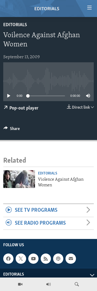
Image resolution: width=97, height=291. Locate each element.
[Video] (20, 284)
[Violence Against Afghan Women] (19, 179)
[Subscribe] (70, 259)
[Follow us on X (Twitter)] (21, 259)
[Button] (12, 130)
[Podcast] (58, 259)
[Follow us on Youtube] (33, 259)
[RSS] (46, 259)
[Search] (77, 284)
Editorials (15, 25)
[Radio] (48, 284)
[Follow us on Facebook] (8, 259)
